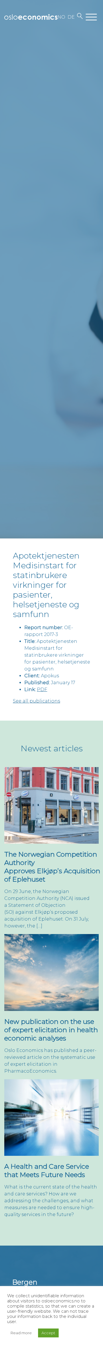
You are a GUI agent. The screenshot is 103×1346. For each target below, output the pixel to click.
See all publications (36, 701)
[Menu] (91, 17)
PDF (42, 689)
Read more (21, 1333)
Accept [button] (48, 1333)
